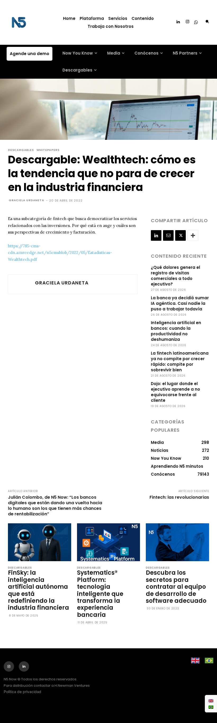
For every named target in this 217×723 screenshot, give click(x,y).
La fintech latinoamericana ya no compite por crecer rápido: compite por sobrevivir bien (180, 361)
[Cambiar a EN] (211, 700)
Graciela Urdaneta (26, 200)
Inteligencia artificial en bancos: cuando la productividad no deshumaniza (176, 331)
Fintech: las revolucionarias (179, 497)
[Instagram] (187, 22)
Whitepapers (48, 150)
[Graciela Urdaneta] (21, 284)
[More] (192, 235)
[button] (207, 21)
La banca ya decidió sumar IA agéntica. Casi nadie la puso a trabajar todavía (180, 303)
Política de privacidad (22, 691)
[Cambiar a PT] (211, 707)
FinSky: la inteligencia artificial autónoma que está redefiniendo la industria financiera (38, 590)
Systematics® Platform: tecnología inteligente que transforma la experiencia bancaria (100, 594)
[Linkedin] (178, 22)
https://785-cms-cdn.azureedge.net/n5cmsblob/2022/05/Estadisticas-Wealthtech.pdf (60, 252)
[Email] (168, 235)
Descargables (21, 150)
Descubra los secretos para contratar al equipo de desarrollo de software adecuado (177, 587)
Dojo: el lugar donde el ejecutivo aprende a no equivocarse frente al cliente (175, 392)
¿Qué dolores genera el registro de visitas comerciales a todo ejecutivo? (175, 276)
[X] (180, 235)
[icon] (196, 22)
